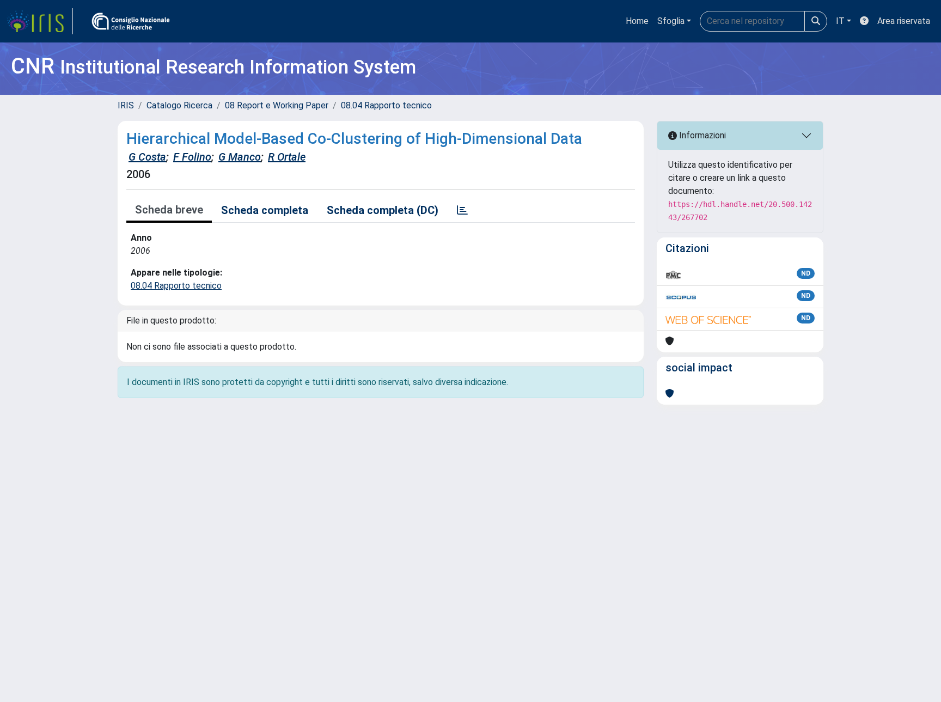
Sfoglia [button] (671, 21)
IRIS (126, 105)
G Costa (147, 156)
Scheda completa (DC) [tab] (382, 210)
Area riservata (903, 21)
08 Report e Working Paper (276, 105)
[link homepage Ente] (131, 21)
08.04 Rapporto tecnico (386, 105)
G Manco (239, 156)
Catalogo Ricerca (179, 105)
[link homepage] (40, 21)
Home (637, 21)
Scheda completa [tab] (264, 210)
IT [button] (840, 21)
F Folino (192, 156)
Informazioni (701, 135)
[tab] (462, 210)
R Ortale (286, 156)
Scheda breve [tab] (169, 209)
